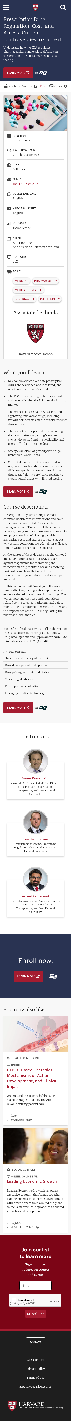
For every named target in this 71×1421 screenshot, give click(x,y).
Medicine (21, 281)
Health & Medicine (25, 184)
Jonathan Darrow (36, 839)
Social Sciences (23, 1169)
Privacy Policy (35, 1368)
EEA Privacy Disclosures (35, 1386)
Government (24, 299)
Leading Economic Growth (32, 1181)
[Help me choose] (65, 86)
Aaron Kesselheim (35, 778)
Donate (35, 1342)
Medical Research (28, 290)
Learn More (16, 72)
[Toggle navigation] (6, 7)
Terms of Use (35, 1377)
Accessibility (35, 1359)
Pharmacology (45, 281)
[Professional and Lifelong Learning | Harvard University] (35, 7)
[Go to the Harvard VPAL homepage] (35, 1405)
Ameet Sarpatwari (35, 896)
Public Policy (50, 299)
